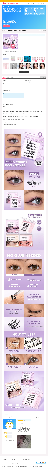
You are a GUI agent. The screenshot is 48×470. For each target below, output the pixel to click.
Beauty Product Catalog (26, 459)
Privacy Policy (34, 466)
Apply (38, 34)
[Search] (41, 3)
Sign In (36, 34)
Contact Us (3, 462)
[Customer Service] (43, 3)
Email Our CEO (14, 462)
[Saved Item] (45, 3)
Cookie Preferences (39, 466)
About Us (13, 459)
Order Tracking (4, 460)
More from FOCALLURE (42, 30)
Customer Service (4, 459)
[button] (9, 90)
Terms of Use (29, 466)
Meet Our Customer (15, 463)
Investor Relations (15, 460)
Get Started (6, 26)
